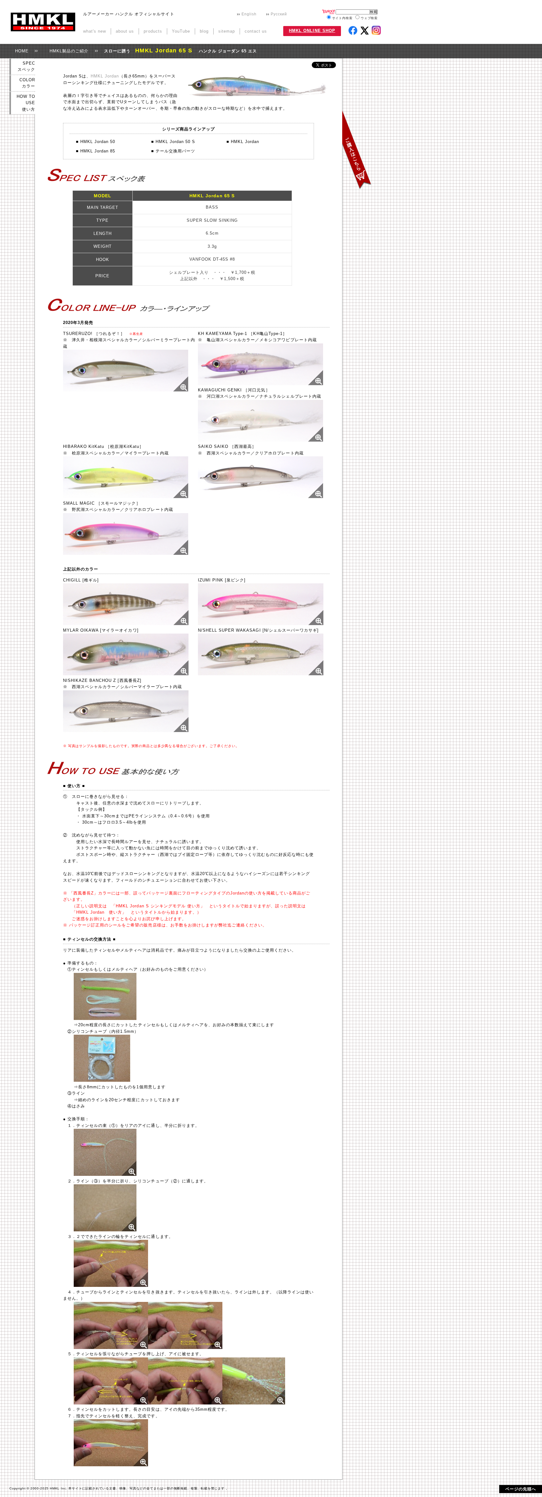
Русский (279, 14)
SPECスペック (26, 66)
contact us (256, 31)
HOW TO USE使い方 (26, 103)
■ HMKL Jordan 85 (95, 151)
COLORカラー (27, 82)
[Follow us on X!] (365, 31)
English (249, 14)
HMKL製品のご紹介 (67, 51)
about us (125, 31)
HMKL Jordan (105, 76)
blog (204, 31)
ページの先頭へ (520, 1489)
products (153, 31)
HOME (19, 51)
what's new (94, 31)
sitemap (226, 31)
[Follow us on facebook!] (353, 30)
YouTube (181, 31)
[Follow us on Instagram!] (376, 30)
